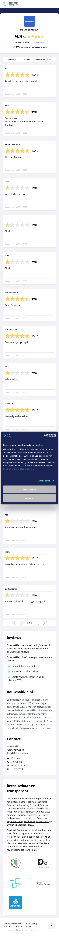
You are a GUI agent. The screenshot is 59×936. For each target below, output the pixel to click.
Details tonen (44, 481)
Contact (7, 926)
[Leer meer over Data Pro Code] (15, 863)
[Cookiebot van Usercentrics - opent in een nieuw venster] (44, 435)
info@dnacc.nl (17, 758)
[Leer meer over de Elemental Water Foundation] (15, 902)
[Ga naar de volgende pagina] (37, 623)
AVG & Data (29, 923)
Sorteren (27, 59)
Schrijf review (37, 42)
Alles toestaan (29, 489)
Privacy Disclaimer (12, 923)
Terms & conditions (24, 926)
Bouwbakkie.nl (29, 29)
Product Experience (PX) (36, 821)
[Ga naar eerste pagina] (14, 623)
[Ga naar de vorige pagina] (22, 623)
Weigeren (29, 498)
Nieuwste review (41, 59)
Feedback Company (27, 930)
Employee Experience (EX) (20, 824)
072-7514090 (16, 761)
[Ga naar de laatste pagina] (45, 623)
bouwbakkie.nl (17, 765)
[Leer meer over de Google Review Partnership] (43, 883)
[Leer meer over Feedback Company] (15, 883)
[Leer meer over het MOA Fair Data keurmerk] (43, 863)
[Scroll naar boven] (51, 925)
